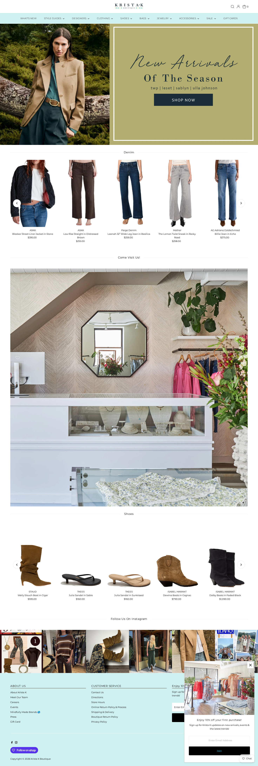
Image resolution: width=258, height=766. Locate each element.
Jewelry (163, 18)
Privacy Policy (99, 721)
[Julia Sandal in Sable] (81, 554)
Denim (129, 152)
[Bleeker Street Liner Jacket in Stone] (32, 193)
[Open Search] (232, 6)
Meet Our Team (19, 697)
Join (219, 750)
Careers (14, 702)
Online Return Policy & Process (108, 707)
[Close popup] (250, 665)
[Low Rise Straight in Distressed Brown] (81, 193)
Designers (79, 18)
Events (14, 707)
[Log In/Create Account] (238, 6)
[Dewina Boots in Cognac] (177, 554)
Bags (143, 18)
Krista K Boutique (41, 758)
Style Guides (53, 18)
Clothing (103, 18)
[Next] (241, 203)
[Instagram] (16, 743)
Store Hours (98, 702)
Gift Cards (230, 18)
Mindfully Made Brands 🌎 (25, 712)
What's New (28, 18)
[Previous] (17, 203)
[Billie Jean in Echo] (225, 193)
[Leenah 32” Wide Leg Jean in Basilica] (129, 193)
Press (13, 716)
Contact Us (97, 692)
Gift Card (15, 721)
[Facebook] (12, 743)
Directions (97, 697)
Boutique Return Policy (104, 716)
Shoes (125, 18)
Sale (210, 18)
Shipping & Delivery (102, 712)
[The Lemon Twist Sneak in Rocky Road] (177, 193)
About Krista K (18, 692)
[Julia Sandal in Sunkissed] (129, 554)
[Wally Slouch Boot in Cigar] (32, 554)
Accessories (188, 18)
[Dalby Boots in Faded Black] (225, 554)
